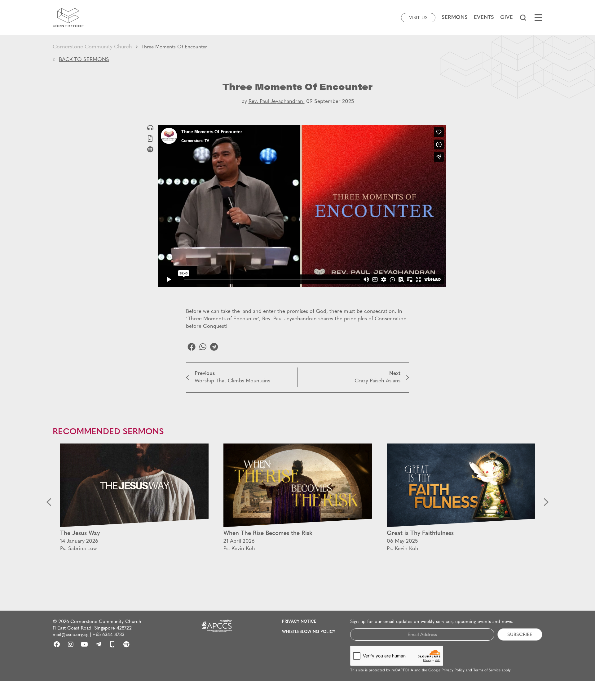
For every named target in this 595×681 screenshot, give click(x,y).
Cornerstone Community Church (92, 47)
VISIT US (418, 18)
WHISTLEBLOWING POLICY (308, 632)
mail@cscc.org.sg (70, 635)
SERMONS (455, 17)
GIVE (506, 17)
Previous (48, 502)
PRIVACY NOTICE (299, 622)
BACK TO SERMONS (84, 59)
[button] (523, 18)
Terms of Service (486, 670)
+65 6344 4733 (108, 635)
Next (546, 502)
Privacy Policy (453, 670)
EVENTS (484, 17)
